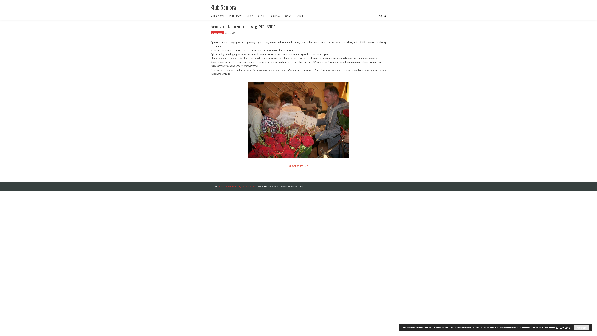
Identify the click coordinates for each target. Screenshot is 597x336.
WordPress (273, 186)
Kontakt (301, 16)
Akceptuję (581, 327)
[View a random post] (380, 16)
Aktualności (217, 16)
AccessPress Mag (295, 186)
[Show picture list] (298, 166)
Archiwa (275, 16)
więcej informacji (563, 327)
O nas (288, 16)
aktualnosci (217, 32)
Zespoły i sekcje (256, 16)
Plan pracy (235, 16)
